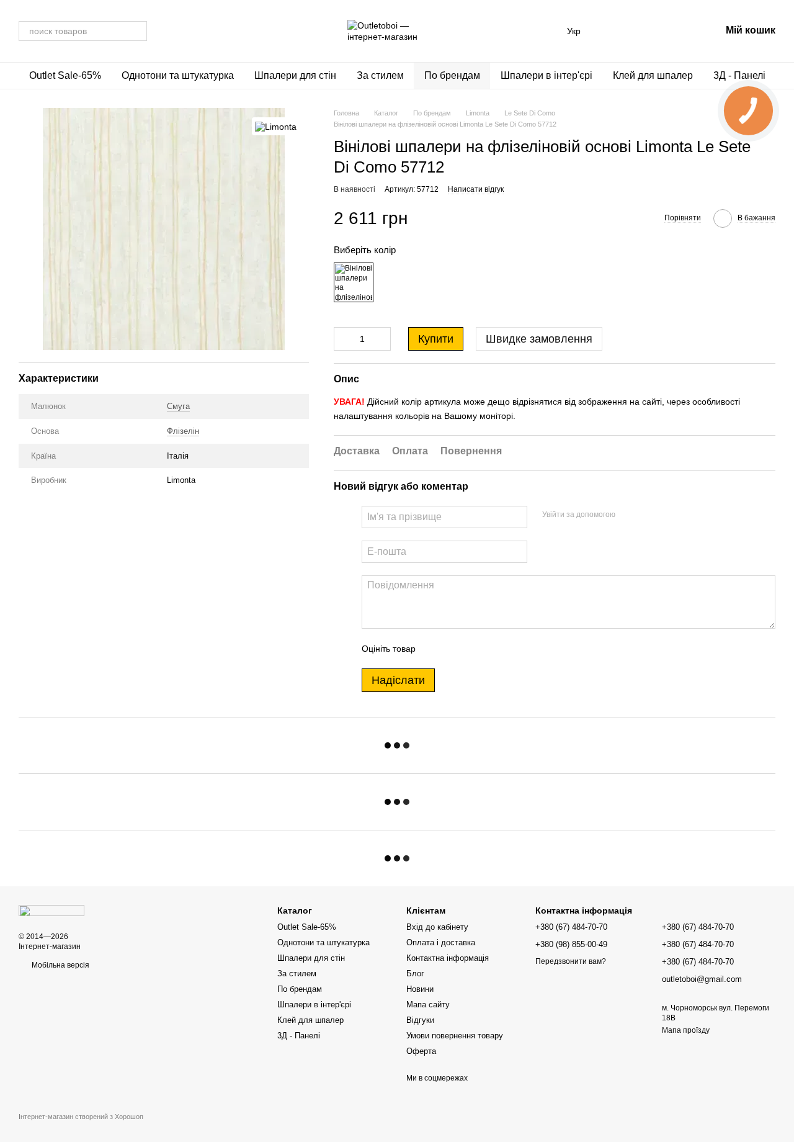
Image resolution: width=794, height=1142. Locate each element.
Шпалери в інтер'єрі (546, 75)
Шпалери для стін (295, 75)
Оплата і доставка (440, 942)
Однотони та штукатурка (178, 75)
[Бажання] (646, 31)
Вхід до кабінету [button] (437, 927)
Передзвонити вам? (570, 961)
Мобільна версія (59, 965)
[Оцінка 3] (476, 648)
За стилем (380, 75)
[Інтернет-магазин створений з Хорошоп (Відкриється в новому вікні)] (81, 1127)
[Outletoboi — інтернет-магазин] (51, 910)
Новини (420, 989)
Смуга (178, 406)
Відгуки (420, 1020)
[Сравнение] (614, 31)
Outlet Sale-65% (65, 75)
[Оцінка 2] (456, 648)
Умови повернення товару (454, 1035)
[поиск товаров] (137, 31)
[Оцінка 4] (496, 648)
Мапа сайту (428, 1004)
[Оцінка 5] (515, 648)
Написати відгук (476, 189)
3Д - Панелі (739, 75)
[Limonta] (276, 126)
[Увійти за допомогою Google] (648, 515)
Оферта (421, 1051)
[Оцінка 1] (436, 648)
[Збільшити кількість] (381, 339)
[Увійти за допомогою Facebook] (629, 515)
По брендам (452, 75)
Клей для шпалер (653, 75)
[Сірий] (353, 282)
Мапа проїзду (686, 1030)
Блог (415, 973)
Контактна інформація (447, 958)
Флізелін (183, 431)
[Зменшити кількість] (343, 339)
